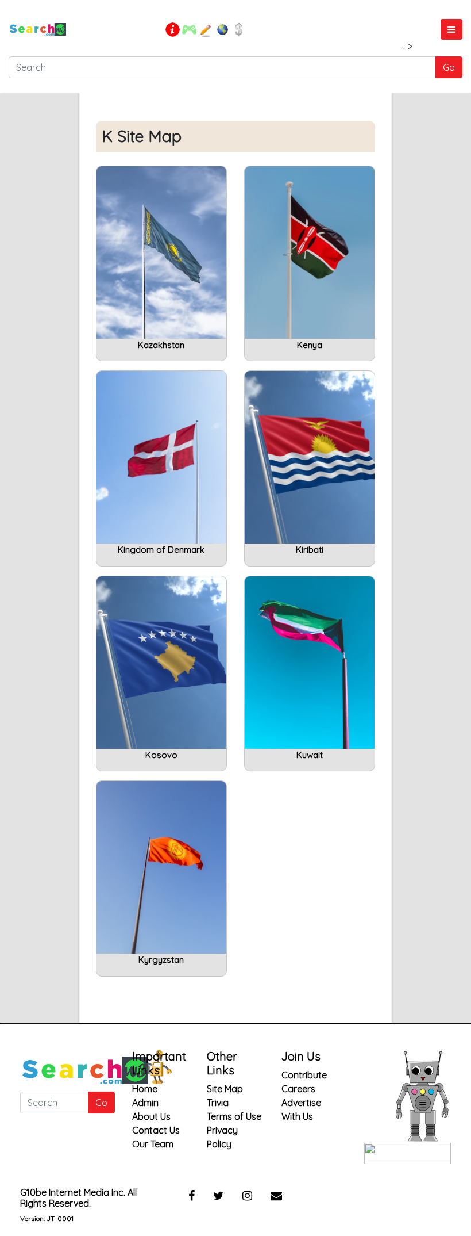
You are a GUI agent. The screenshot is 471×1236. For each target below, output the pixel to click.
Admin (145, 1102)
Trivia (218, 1102)
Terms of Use (234, 1116)
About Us (151, 1116)
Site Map (225, 1089)
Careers (298, 1089)
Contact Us (156, 1130)
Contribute (304, 1075)
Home (144, 1089)
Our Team (152, 1144)
